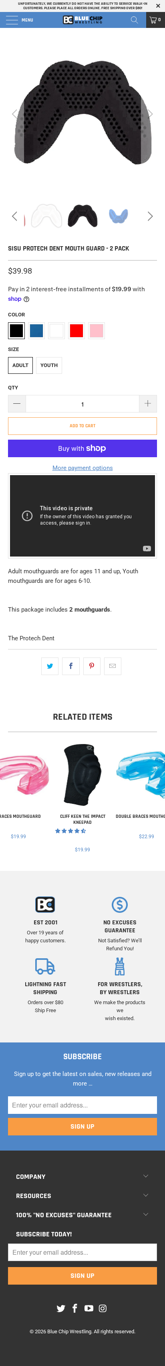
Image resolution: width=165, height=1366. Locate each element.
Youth (49, 365)
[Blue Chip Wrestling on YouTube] (89, 1309)
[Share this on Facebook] (70, 666)
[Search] (137, 20)
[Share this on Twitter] (49, 666)
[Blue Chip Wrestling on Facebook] (75, 1309)
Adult (20, 365)
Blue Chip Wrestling (69, 1331)
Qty (13, 388)
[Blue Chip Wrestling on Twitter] (61, 1309)
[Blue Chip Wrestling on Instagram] (103, 1309)
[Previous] (16, 114)
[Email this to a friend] (112, 666)
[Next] (149, 114)
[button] (70, 831)
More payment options (82, 468)
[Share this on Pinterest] (92, 666)
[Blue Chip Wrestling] (82, 20)
